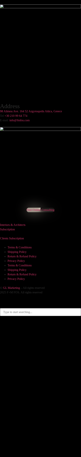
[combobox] (40, 312)
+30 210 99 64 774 (16, 115)
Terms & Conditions (20, 247)
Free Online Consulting (40, 209)
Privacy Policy (16, 260)
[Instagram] (2, 213)
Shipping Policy (17, 251)
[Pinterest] (4, 213)
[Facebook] (1, 213)
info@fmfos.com (19, 120)
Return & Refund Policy (22, 256)
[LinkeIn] (6, 213)
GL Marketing (11, 287)
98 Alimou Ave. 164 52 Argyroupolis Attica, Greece (31, 111)
